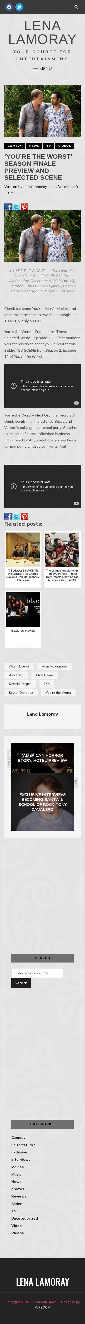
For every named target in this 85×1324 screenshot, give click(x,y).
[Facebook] (8, 206)
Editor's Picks (23, 1144)
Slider (16, 1203)
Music (16, 1174)
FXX (47, 684)
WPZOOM (42, 1307)
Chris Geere (44, 675)
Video (16, 1225)
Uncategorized (24, 1218)
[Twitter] (16, 206)
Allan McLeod (19, 666)
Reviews (19, 1196)
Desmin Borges (20, 684)
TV (48, 146)
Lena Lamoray (35, 186)
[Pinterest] (24, 206)
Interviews (21, 1159)
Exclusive (19, 1152)
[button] (42, 68)
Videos (64, 146)
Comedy (14, 146)
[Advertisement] (42, 892)
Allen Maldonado (54, 666)
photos (17, 1189)
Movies (17, 1167)
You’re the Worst (58, 693)
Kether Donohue (21, 693)
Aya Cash (16, 675)
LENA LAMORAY (42, 32)
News (34, 146)
